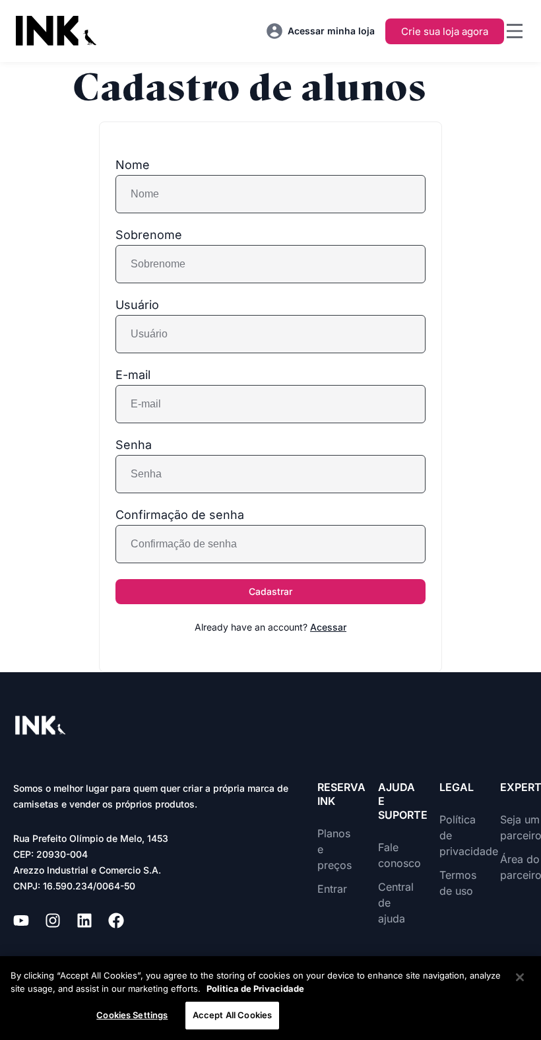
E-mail (132, 375)
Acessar (328, 627)
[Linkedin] (84, 920)
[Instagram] (53, 920)
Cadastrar (270, 591)
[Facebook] (116, 920)
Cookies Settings (132, 1015)
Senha (133, 445)
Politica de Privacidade (255, 988)
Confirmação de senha (179, 515)
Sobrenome (148, 235)
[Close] (519, 977)
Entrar (332, 888)
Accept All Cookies (232, 1015)
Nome (132, 165)
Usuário (137, 305)
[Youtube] (21, 920)
